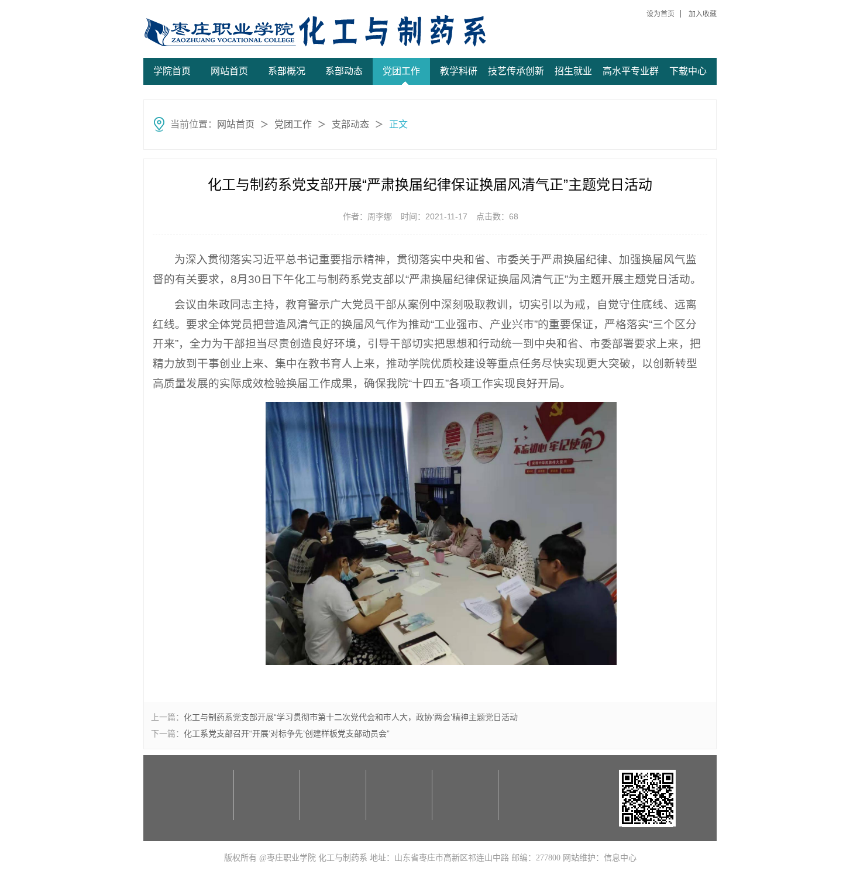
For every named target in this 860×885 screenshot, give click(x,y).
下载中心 (688, 71)
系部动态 (344, 71)
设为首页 (660, 14)
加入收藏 (703, 14)
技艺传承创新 (516, 71)
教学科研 (458, 71)
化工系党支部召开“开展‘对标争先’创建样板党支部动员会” (287, 733)
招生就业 (573, 71)
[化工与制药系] (232, 31)
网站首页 (229, 71)
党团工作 (401, 71)
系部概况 (286, 71)
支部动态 (350, 124)
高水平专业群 (631, 71)
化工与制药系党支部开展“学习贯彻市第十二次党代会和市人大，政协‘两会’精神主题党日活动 (351, 717)
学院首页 (172, 71)
